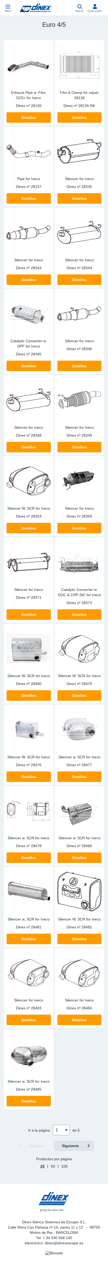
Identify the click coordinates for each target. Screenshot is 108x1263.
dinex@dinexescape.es (64, 1243)
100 (64, 1166)
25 (42, 1166)
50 (53, 1166)
